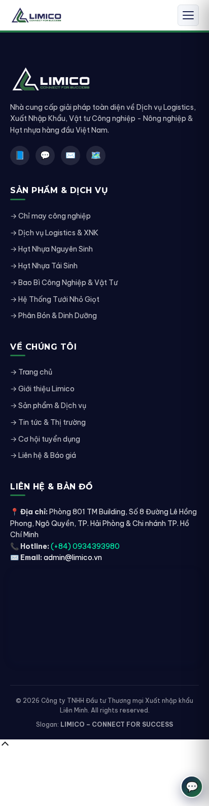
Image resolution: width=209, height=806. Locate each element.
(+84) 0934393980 (85, 546)
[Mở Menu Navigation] (188, 15)
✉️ (70, 155)
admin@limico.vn (73, 557)
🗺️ (96, 155)
